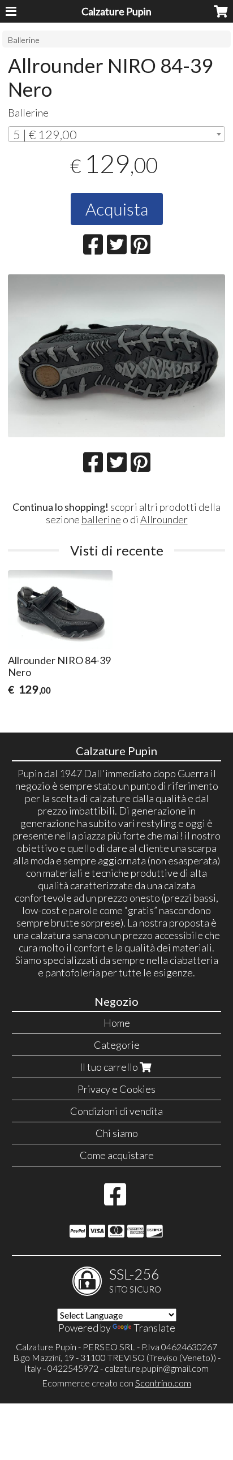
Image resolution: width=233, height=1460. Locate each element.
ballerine (101, 519)
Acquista (116, 209)
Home (116, 1023)
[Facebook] (115, 1200)
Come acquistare (117, 1155)
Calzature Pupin (116, 11)
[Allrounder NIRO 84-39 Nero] (116, 355)
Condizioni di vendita (116, 1111)
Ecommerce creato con (116, 1382)
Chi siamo (117, 1133)
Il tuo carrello (110, 1067)
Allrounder (164, 519)
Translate (154, 1327)
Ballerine (24, 40)
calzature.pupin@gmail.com (157, 1368)
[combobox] (116, 134)
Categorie (117, 1045)
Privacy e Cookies (116, 1089)
